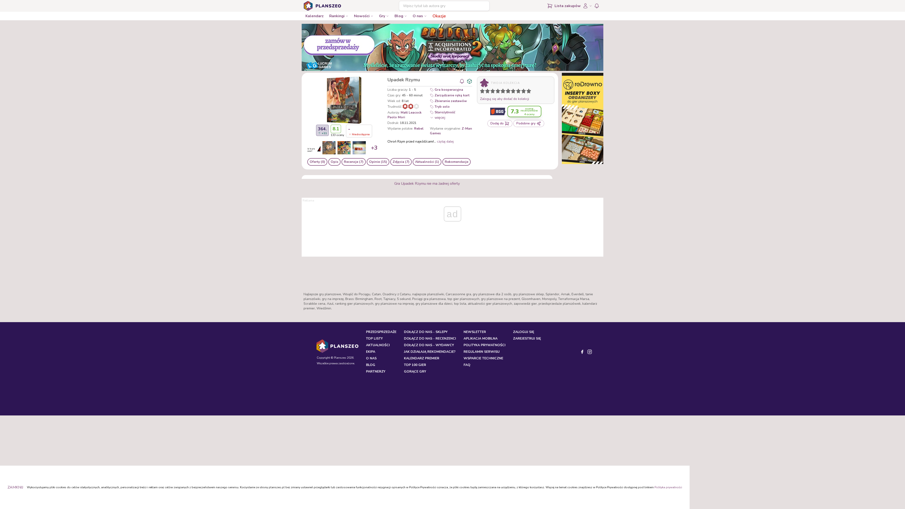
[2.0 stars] (488, 92)
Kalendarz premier (421, 358)
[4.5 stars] (502, 92)
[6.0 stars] (509, 92)
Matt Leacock (411, 112)
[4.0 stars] (499, 92)
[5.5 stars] (507, 92)
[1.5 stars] (486, 92)
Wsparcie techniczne (483, 358)
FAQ (467, 365)
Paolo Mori (396, 117)
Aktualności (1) (427, 162)
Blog (399, 16)
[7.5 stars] (517, 92)
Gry (382, 16)
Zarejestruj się (527, 338)
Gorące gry (415, 371)
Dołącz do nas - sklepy (426, 332)
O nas (418, 16)
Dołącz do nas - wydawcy (429, 345)
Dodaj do (497, 123)
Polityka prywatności (668, 487)
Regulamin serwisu (482, 351)
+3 (374, 148)
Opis (334, 162)
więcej (440, 117)
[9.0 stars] (524, 92)
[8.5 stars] (522, 92)
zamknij (15, 487)
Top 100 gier (415, 365)
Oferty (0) (317, 162)
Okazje (439, 16)
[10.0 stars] (530, 92)
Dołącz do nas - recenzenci (430, 338)
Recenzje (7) (353, 162)
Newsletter (475, 332)
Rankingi (337, 16)
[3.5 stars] (497, 92)
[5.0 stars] (504, 92)
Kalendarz (314, 16)
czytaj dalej (445, 141)
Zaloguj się (523, 332)
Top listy (374, 338)
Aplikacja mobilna (481, 338)
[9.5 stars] (528, 92)
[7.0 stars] (514, 92)
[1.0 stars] (483, 92)
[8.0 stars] (519, 92)
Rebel (419, 128)
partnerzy (375, 371)
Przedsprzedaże (381, 332)
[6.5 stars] (512, 92)
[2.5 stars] (491, 92)
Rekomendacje (456, 162)
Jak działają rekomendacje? (430, 351)
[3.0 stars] (494, 92)
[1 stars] (481, 92)
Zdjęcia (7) (401, 162)
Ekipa (370, 351)
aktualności (378, 345)
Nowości (362, 16)
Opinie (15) (378, 162)
